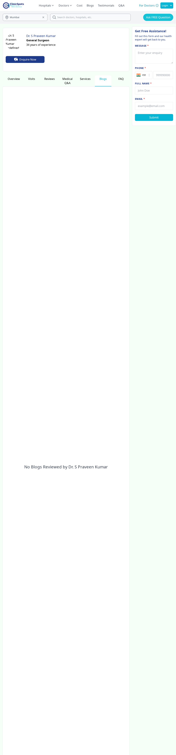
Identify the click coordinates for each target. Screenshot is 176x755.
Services (85, 79)
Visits (31, 79)
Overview (14, 79)
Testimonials (106, 5)
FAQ (121, 79)
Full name (143, 83)
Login (165, 5)
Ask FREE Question (158, 17)
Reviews (49, 79)
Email (140, 98)
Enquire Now (27, 59)
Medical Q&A (67, 81)
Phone (140, 68)
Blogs (90, 5)
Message (142, 45)
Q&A (121, 5)
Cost (79, 5)
